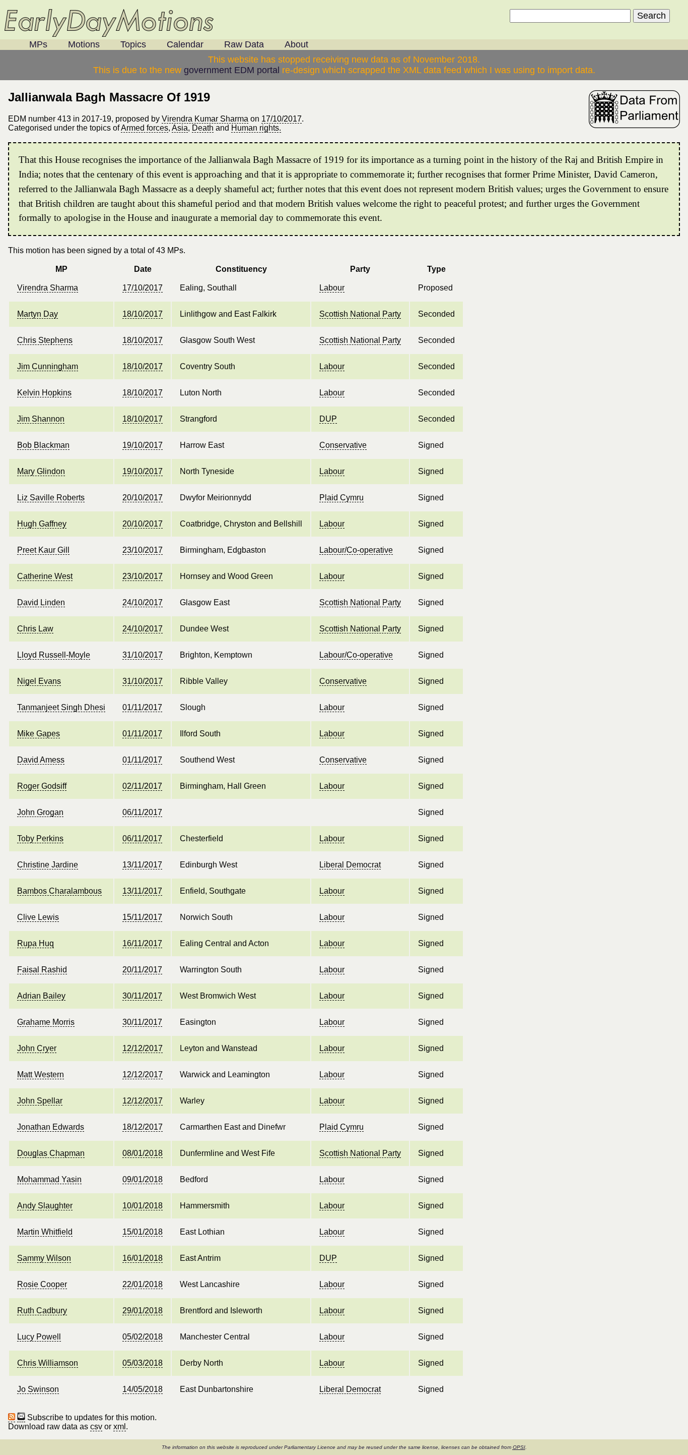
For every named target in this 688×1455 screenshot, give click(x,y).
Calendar (185, 44)
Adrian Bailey (41, 996)
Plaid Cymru (341, 497)
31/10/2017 (142, 655)
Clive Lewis (38, 917)
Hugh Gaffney (41, 523)
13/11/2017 (142, 864)
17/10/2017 (281, 118)
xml (119, 1426)
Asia (180, 128)
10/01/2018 (142, 1205)
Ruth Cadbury (42, 1310)
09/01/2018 (142, 1179)
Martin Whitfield (45, 1232)
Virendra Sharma (47, 287)
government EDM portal (232, 70)
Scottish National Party (360, 314)
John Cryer (36, 1048)
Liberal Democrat (350, 864)
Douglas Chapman (51, 1153)
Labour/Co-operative (356, 550)
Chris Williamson (47, 1363)
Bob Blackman (43, 445)
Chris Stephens (45, 340)
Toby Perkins (40, 838)
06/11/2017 (142, 812)
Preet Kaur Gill (43, 550)
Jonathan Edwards (50, 1127)
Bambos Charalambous (59, 891)
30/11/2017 (142, 996)
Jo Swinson (38, 1389)
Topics (133, 44)
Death (203, 128)
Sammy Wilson (44, 1258)
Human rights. (256, 128)
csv (96, 1426)
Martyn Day (37, 314)
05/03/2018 (142, 1363)
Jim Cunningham (47, 366)
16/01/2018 (142, 1258)
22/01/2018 (142, 1284)
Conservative (343, 445)
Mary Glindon (41, 471)
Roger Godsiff (41, 786)
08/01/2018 (142, 1153)
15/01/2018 (142, 1232)
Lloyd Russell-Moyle (53, 655)
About (296, 44)
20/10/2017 (142, 497)
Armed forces (144, 128)
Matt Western (40, 1074)
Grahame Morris (46, 1022)
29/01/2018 (142, 1310)
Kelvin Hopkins (44, 392)
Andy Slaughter (45, 1205)
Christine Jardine (47, 864)
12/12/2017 (142, 1048)
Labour (332, 287)
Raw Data (244, 44)
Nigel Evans (39, 681)
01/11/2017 (142, 707)
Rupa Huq (35, 943)
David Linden (41, 602)
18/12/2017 (142, 1127)
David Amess (40, 759)
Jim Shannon (40, 419)
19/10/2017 (142, 445)
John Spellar (39, 1100)
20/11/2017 (142, 969)
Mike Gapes (38, 733)
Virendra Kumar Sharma (205, 118)
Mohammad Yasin (49, 1179)
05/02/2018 (142, 1336)
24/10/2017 (142, 602)
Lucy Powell (39, 1336)
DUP (328, 419)
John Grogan (40, 812)
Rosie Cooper (42, 1284)
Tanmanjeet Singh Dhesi (61, 707)
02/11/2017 (142, 786)
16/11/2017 (142, 943)
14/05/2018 (142, 1389)
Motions (84, 44)
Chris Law (35, 628)
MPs (38, 44)
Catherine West (45, 576)
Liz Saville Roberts (51, 497)
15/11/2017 (142, 917)
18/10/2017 (142, 314)
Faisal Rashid (42, 969)
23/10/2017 (142, 550)
